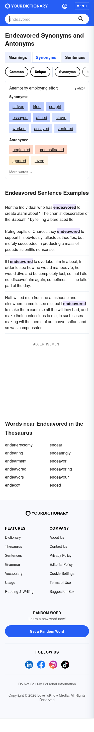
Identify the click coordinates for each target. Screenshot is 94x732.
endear (56, 445)
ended (55, 485)
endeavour (59, 477)
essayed (20, 117)
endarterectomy (19, 445)
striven (18, 106)
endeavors (14, 477)
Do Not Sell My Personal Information (47, 683)
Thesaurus (13, 546)
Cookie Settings (62, 573)
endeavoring (61, 469)
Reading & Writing (19, 591)
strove (61, 117)
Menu (82, 6)
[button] (65, 6)
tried (37, 106)
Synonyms (46, 57)
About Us (57, 537)
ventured (65, 128)
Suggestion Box (62, 591)
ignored (19, 160)
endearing (14, 453)
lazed (39, 160)
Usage (10, 582)
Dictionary (13, 537)
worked (19, 128)
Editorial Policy (61, 564)
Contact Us (58, 546)
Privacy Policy (60, 555)
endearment (15, 461)
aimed (41, 117)
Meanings (18, 57)
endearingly (60, 453)
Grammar (12, 564)
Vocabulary (14, 573)
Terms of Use (60, 582)
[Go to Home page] (26, 6)
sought (55, 106)
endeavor (58, 461)
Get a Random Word (47, 631)
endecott (12, 485)
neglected (21, 149)
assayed (41, 128)
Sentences (75, 57)
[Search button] (80, 19)
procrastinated (51, 149)
